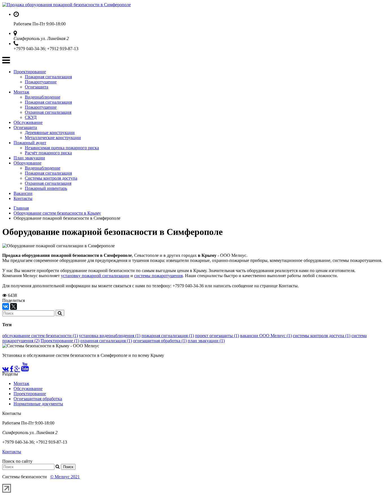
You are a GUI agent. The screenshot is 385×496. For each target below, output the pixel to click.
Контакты (23, 198)
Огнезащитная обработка (38, 398)
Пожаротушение (41, 81)
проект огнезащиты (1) (217, 335)
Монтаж (21, 92)
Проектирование (30, 71)
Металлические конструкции (53, 137)
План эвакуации (29, 157)
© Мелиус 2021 (65, 476)
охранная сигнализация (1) (106, 340)
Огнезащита (36, 86)
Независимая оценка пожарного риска (62, 147)
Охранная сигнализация (48, 112)
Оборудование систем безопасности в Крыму (57, 213)
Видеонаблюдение (42, 97)
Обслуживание (28, 122)
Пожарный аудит (30, 142)
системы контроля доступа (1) (321, 335)
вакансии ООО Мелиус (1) (266, 335)
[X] (13, 306)
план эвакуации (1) (206, 340)
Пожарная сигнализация (48, 76)
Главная (21, 208)
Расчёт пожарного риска (48, 152)
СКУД (31, 117)
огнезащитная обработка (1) (160, 340)
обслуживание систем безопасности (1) (40, 335)
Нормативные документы (38, 403)
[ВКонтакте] (5, 306)
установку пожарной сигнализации (95, 275)
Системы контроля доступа (51, 178)
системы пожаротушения (158, 275)
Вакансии (23, 193)
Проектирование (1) (60, 340)
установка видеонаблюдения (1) (109, 335)
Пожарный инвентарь (46, 188)
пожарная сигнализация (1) (167, 335)
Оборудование (27, 163)
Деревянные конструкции (50, 132)
